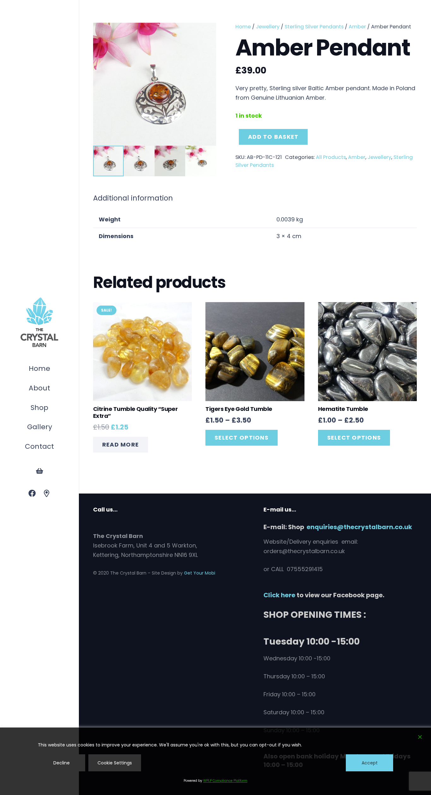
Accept (370, 763)
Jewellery (268, 26)
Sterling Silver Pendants (314, 26)
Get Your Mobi (199, 573)
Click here (279, 595)
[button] (51, 408)
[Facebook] (32, 493)
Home (243, 26)
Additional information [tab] (133, 198)
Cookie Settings (114, 763)
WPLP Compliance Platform (225, 780)
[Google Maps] (46, 493)
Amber (357, 26)
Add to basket (273, 137)
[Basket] (39, 471)
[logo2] (39, 322)
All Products (331, 157)
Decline (61, 763)
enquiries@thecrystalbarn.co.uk (359, 527)
